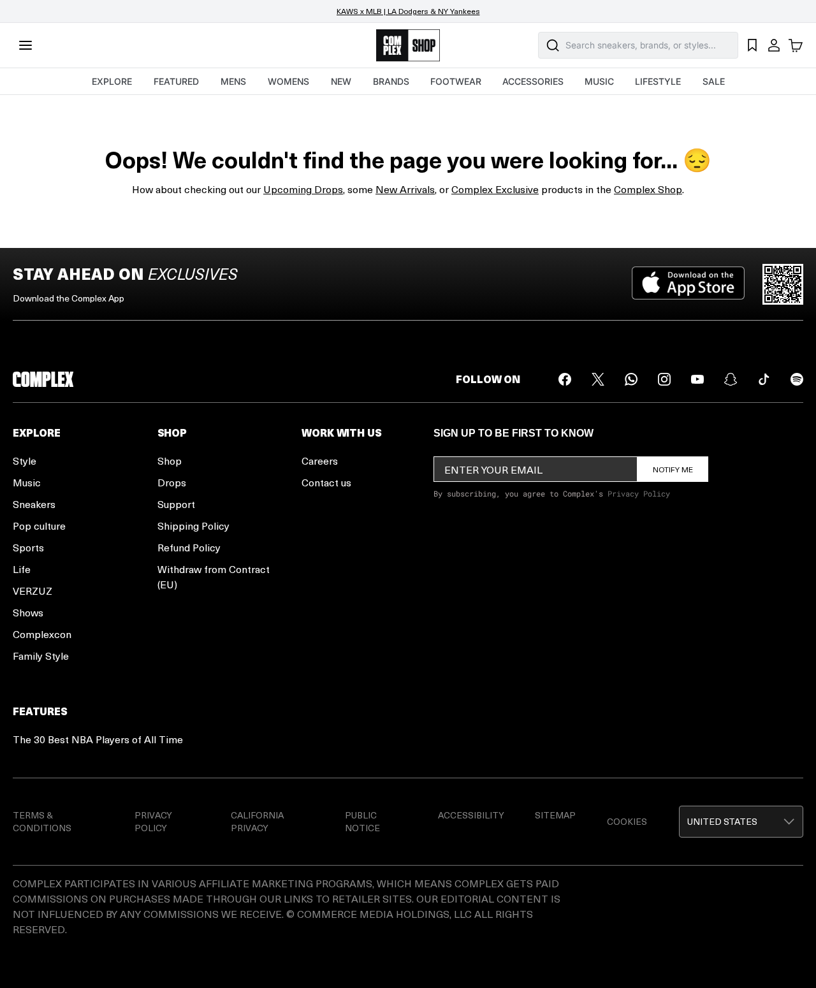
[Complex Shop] (408, 45)
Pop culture (39, 525)
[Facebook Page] (564, 379)
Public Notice (362, 821)
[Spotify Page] (796, 379)
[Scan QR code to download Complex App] (782, 284)
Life (22, 569)
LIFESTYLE (658, 81)
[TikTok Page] (763, 379)
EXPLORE (112, 81)
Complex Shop (648, 189)
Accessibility (471, 815)
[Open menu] (25, 45)
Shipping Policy (193, 525)
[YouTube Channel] (697, 379)
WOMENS (288, 81)
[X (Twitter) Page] (598, 379)
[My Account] (774, 45)
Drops (171, 482)
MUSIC (599, 81)
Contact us (326, 482)
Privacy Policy (639, 493)
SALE (714, 81)
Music (27, 482)
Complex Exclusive (495, 189)
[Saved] (752, 45)
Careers (320, 460)
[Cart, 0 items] (795, 45)
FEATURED (176, 81)
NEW (341, 81)
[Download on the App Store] (688, 284)
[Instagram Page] (664, 379)
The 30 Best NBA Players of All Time (98, 739)
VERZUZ (32, 590)
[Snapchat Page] (730, 379)
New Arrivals (405, 189)
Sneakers (34, 504)
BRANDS (391, 81)
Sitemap (555, 815)
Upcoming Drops (303, 189)
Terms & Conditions (42, 821)
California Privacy (257, 821)
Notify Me (673, 469)
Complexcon (42, 634)
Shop (169, 460)
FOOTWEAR (455, 81)
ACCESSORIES (533, 81)
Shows (28, 612)
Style (24, 460)
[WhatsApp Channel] (631, 379)
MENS (233, 81)
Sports (28, 547)
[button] (741, 822)
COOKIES (627, 821)
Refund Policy (189, 547)
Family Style (41, 655)
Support (176, 504)
